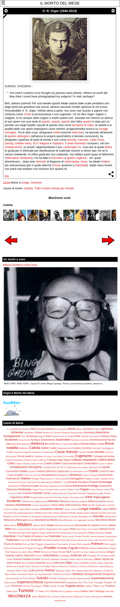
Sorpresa (60, 570)
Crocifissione (76, 471)
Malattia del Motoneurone (103, 513)
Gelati (54, 493)
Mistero (24, 524)
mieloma (107, 596)
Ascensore (95, 436)
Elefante (73, 482)
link (7, 176)
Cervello (99, 452)
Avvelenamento (98, 439)
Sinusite (11, 570)
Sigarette (108, 563)
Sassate (9, 555)
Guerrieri (48, 497)
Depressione (13, 478)
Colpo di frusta (22, 463)
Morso (112, 525)
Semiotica (89, 559)
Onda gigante (32, 533)
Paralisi (78, 536)
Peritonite (36, 540)
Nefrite (42, 529)
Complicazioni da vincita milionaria (81, 467)
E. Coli (64, 482)
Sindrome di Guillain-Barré (44, 566)
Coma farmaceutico (72, 463)
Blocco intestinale (64, 444)
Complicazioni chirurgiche (26, 467)
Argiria (41, 436)
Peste (111, 540)
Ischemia (76, 504)
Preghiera (30, 548)
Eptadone (54, 486)
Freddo (18, 493)
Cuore (93, 471)
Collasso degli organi (59, 459)
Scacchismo (50, 555)
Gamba (47, 493)
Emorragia (105, 482)
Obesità (103, 528)
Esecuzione (80, 485)
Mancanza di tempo (68, 516)
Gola (26, 497)
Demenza (75, 474)
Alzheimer (17, 432)
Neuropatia (63, 529)
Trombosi (110, 585)
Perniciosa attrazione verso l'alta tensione (87, 540)
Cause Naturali (66, 452)
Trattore (88, 586)
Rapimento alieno (19, 552)
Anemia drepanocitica (72, 432)
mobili (56, 132)
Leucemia (46, 509)
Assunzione (24, 440)
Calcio (45, 447)
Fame (42, 489)
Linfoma (58, 509)
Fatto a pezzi (59, 489)
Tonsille (60, 586)
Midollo (54, 519)
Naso (28, 529)
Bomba (85, 443)
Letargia (35, 509)
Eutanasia (25, 489)
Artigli (70, 436)
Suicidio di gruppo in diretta (62, 578)
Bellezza (37, 443)
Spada (80, 570)
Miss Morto (101, 519)
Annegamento (12, 436)
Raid (7, 552)
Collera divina (106, 459)
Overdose (9, 536)
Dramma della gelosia (42, 482)
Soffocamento (36, 570)
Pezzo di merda (12, 544)
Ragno (113, 548)
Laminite (110, 505)
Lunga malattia (90, 509)
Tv (36, 591)
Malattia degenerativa (79, 513)
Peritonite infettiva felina (54, 540)
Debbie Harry (23, 143)
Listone (74, 509)
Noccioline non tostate (88, 529)
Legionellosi (24, 509)
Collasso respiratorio (84, 459)
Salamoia (94, 552)
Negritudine (52, 529)
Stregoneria (108, 574)
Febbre (70, 489)
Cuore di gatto (15, 474)
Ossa (91, 532)
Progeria (39, 548)
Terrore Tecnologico (32, 586)
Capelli (26, 452)
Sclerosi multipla (22, 559)
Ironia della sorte (61, 504)
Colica (34, 460)
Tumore (26, 590)
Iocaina (35, 505)
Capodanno (36, 452)
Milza (61, 520)
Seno (97, 559)
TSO (85, 582)
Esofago (93, 485)
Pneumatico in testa (66, 544)
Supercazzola (83, 578)
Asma (113, 436)
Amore (38, 432)
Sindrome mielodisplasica (100, 566)
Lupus (105, 509)
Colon (11, 463)
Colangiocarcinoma (104, 456)
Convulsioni (12, 471)
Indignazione (40, 501)
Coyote (31, 471)
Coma (56, 463)
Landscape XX (72, 147)
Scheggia (91, 555)
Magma (44, 143)
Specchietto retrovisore (16, 574)
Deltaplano (63, 475)
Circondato (10, 456)
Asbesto (85, 436)
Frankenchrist (13, 147)
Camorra (87, 448)
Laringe (14, 509)
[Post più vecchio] (108, 247)
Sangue (110, 551)
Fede (77, 489)
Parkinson (12, 539)
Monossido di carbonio (87, 525)
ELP (35, 143)
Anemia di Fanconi (52, 432)
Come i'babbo (106, 463)
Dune (84, 161)
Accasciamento (45, 428)
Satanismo (29, 555)
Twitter (41, 591)
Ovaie (108, 532)
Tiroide (53, 586)
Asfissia (105, 436)
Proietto (50, 548)
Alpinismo (107, 428)
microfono (57, 158)
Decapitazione (49, 474)
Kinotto (91, 505)
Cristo (27, 114)
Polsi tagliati (110, 544)
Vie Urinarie (53, 596)
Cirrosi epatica (25, 456)
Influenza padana (79, 501)
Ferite (93, 489)
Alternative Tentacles (19, 158)
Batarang (26, 444)
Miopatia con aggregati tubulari (79, 520)
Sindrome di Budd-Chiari (18, 566)
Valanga (100, 591)
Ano (24, 436)
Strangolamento (93, 574)
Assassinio (11, 439)
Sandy (102, 552)
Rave (30, 552)
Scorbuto (45, 559)
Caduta (28, 188)
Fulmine (27, 493)
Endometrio (14, 486)
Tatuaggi (98, 582)
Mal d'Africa (54, 513)
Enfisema (25, 485)
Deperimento (105, 474)
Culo (85, 471)
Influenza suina (96, 501)
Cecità (90, 452)
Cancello (96, 448)
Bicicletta (50, 443)
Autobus (35, 439)
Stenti (69, 574)
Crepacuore (63, 471)
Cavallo (82, 452)
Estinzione (12, 489)
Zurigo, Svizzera (31, 182)
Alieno (106, 161)
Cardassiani (48, 452)
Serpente (40, 562)
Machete (8, 513)
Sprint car (33, 574)
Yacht (87, 596)
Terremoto (16, 585)
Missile (112, 519)
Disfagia (35, 478)
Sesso (49, 563)
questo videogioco (19, 136)
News (73, 528)
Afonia (71, 428)
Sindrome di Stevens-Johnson (73, 566)
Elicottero (83, 482)
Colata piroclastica (14, 460)
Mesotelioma (42, 519)
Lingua (66, 509)
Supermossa (10, 582)
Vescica (42, 596)
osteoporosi (60, 600)
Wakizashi (79, 596)
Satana (19, 555)
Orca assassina (64, 533)
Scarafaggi (64, 555)
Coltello (48, 463)
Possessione (18, 548)
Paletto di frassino (33, 536)
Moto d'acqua (18, 529)
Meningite (21, 519)
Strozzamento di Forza (17, 578)
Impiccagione (101, 497)
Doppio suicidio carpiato (96, 478)
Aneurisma (102, 432)
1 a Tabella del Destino (18, 429)
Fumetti (37, 493)
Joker (84, 504)
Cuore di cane (106, 471)
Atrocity (71, 139)
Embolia (93, 482)
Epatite (35, 485)
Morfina (104, 525)
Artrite (77, 436)
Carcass (83, 139)
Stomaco (77, 574)
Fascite (49, 489)
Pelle (27, 540)
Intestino (10, 504)
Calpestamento (64, 448)
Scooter (36, 559)
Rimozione (46, 552)
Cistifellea (38, 456)
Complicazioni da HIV (53, 467)
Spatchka (88, 570)
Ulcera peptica (65, 591)
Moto (8, 528)
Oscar (57, 165)
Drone (57, 482)
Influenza (65, 501)
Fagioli (35, 489)
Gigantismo (16, 497)
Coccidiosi (57, 456)
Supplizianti (72, 582)
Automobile (63, 439)
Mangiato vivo (85, 516)
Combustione (90, 463)
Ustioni (84, 591)
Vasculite (109, 591)
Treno (96, 585)
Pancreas (55, 536)
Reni (37, 551)
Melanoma (10, 519)
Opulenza (51, 533)
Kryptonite (101, 505)
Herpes (65, 497)
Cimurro (109, 452)
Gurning (57, 497)
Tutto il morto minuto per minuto (54, 188)
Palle (45, 536)
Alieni (97, 429)
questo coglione (76, 158)
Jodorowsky (71, 161)
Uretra (76, 591)
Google (33, 497)
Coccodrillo (68, 456)
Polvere (7, 548)
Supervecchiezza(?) (55, 582)
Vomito (69, 596)
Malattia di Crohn (11, 516)
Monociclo (70, 525)
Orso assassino (80, 533)
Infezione (53, 501)
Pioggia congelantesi (45, 544)
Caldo (53, 448)
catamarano (96, 596)
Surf (80, 582)
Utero (92, 591)
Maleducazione (50, 516)
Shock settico (97, 563)
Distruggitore (77, 478)
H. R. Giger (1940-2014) (59, 11)
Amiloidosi (29, 432)
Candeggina (107, 448)
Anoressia (32, 436)
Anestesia (89, 432)
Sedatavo (55, 559)
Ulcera (54, 591)
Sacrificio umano (80, 552)
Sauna (39, 555)
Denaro (85, 475)
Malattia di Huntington (31, 516)
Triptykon (57, 143)
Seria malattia (28, 563)
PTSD (19, 536)
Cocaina (48, 456)
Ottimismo (100, 533)
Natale (35, 529)
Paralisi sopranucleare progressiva (99, 536)
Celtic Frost (97, 139)
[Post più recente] (11, 247)
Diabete (25, 478)
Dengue (94, 475)
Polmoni (97, 544)
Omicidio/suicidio (16, 533)
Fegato (84, 489)
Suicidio (42, 578)
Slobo (25, 570)
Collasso (42, 460)
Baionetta (16, 444)
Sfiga (68, 562)
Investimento (23, 504)
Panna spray (67, 536)
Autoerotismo (48, 439)
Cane (10, 452)
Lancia (6, 509)
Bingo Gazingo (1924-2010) (20, 265)
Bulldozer (23, 448)
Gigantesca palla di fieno (99, 493)
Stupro (32, 578)
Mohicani (59, 525)
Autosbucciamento (80, 440)
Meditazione (111, 516)
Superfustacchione (102, 578)
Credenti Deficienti (45, 471)
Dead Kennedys (77, 143)
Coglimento (83, 456)
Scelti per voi (78, 555)
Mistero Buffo (39, 525)
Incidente (13, 501)
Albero (79, 429)
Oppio (42, 533)
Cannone (17, 452)
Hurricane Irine (77, 497)
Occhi (111, 528)
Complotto (104, 467)
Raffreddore (103, 548)
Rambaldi (81, 165)
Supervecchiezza (30, 582)
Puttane (93, 548)
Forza (12, 493)
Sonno (50, 570)
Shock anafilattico (81, 563)
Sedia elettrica (76, 559)
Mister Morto (10, 525)
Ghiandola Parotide (76, 493)
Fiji (112, 489)
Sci (98, 555)
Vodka (63, 596)
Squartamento (45, 574)
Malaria (64, 513)
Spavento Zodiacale (103, 570)
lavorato (41, 161)
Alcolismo (88, 428)
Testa (46, 585)
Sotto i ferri (70, 570)
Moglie (50, 525)
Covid (23, 471)
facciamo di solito (83, 125)
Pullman (83, 548)
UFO (47, 591)
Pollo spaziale (83, 544)
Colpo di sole (36, 463)
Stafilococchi (59, 574)
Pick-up (25, 544)
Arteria (48, 436)
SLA (69, 551)
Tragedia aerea (74, 585)
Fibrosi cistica (103, 489)
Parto (22, 540)
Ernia (61, 486)
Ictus (88, 497)
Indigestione (27, 501)
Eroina (68, 485)
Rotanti (62, 552)
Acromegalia (60, 429)
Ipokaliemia (45, 505)
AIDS (33, 428)
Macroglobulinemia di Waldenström (30, 513)
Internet (109, 501)
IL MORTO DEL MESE (60, 3)
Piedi (32, 544)
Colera (27, 460)
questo (46, 121)
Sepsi (17, 562)
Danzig (9, 143)
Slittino (18, 570)
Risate (55, 552)
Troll (102, 586)
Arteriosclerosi (60, 436)
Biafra (108, 147)
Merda (31, 520)
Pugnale (73, 548)
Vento (35, 596)
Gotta (40, 497)
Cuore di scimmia (32, 475)
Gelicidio (62, 493)
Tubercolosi (12, 591)
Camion (76, 448)
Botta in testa (97, 443)
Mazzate (98, 516)
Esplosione (105, 485)
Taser (91, 582)
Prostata (62, 548)
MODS (113, 509)
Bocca (77, 443)
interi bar (77, 132)
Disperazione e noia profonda (54, 478)
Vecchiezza (19, 595)
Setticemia (59, 562)
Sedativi (65, 559)
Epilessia (44, 486)
